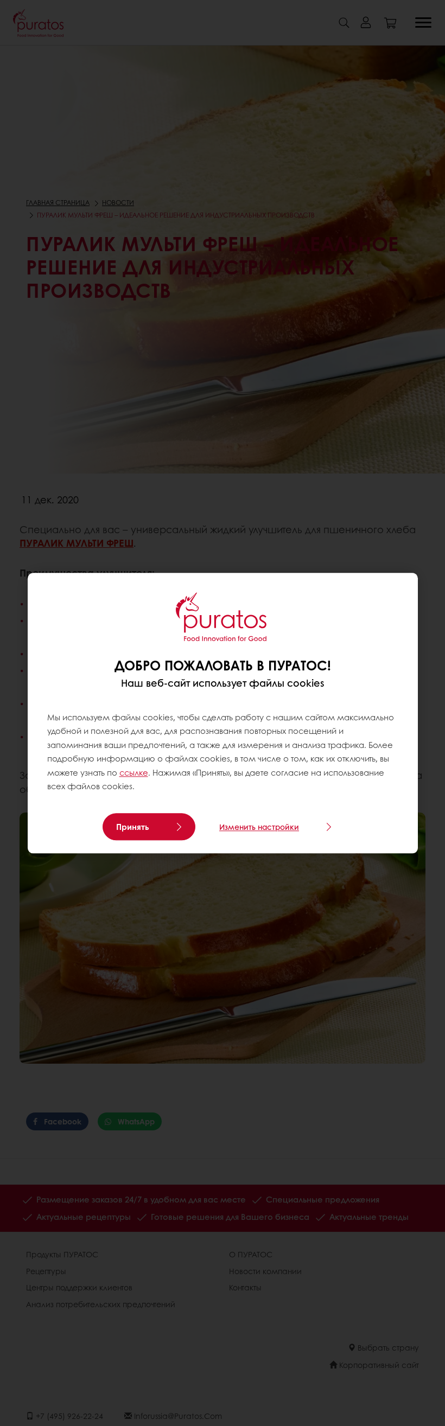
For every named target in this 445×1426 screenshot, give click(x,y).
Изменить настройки (259, 826)
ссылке (133, 772)
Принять (132, 827)
